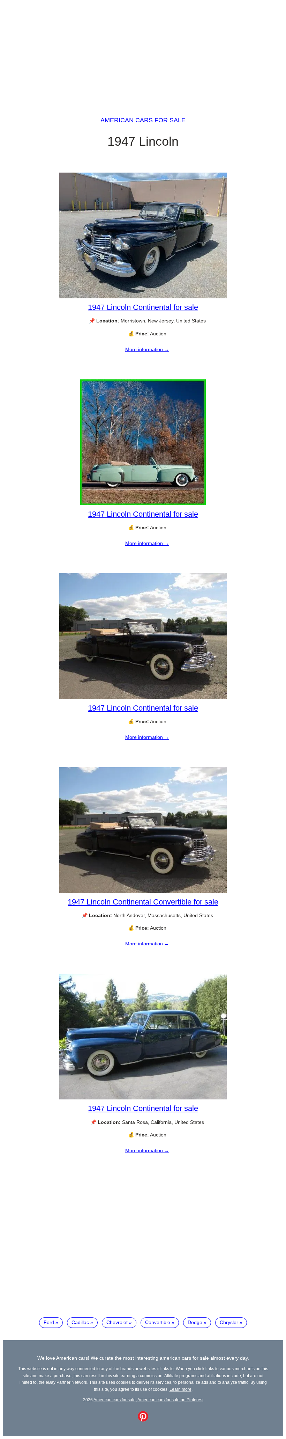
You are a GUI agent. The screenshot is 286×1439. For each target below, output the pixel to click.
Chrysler (229, 1322)
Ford (49, 1322)
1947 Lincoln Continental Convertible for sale (143, 901)
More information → (147, 349)
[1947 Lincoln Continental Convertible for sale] (143, 891)
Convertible (157, 1322)
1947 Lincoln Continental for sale (143, 307)
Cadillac (80, 1322)
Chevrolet (117, 1322)
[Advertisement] (143, 52)
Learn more (180, 1389)
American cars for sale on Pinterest (170, 1399)
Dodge (195, 1322)
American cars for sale (143, 120)
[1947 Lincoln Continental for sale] (143, 296)
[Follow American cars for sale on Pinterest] (143, 1420)
